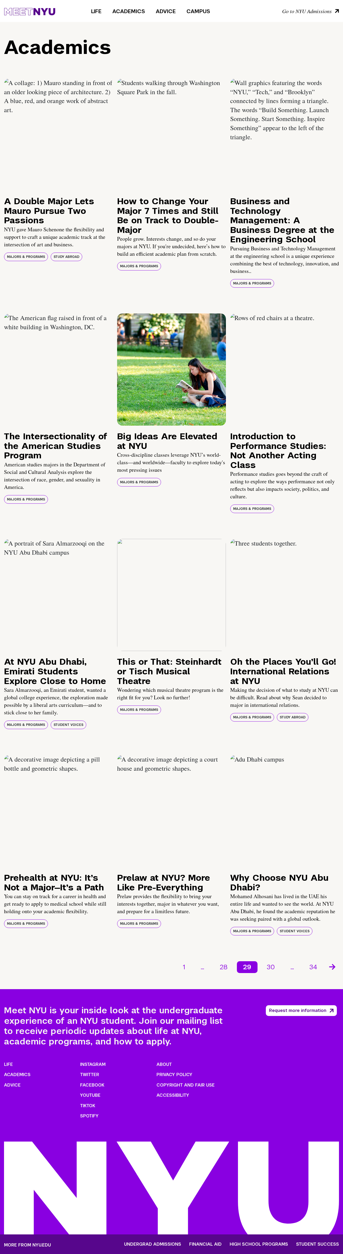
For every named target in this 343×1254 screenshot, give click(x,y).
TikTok (87, 1106)
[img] (58, 134)
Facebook (92, 1085)
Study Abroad (66, 257)
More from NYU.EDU (27, 1245)
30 (271, 967)
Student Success (317, 1244)
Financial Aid (205, 1244)
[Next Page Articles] (333, 966)
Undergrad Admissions (152, 1244)
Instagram (93, 1064)
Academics (128, 11)
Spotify (89, 1116)
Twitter (89, 1074)
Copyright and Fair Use (185, 1085)
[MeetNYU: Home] (29, 10)
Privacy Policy (174, 1074)
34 (313, 967)
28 (224, 967)
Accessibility (172, 1095)
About (164, 1064)
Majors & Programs (26, 257)
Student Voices (68, 725)
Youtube (90, 1095)
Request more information (297, 1010)
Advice (166, 11)
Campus (198, 11)
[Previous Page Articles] (167, 966)
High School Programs (259, 1244)
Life (96, 11)
